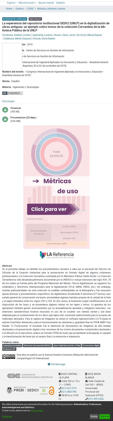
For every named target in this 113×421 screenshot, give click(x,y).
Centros (20, 8)
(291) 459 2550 (95, 398)
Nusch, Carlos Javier (64, 35)
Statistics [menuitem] (60, 3)
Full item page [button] (57, 364)
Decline (94, 416)
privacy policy (37, 410)
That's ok (104, 416)
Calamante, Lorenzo (42, 35)
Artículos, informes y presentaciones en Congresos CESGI (52, 8)
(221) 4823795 (68, 391)
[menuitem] (12, 2)
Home (9, 8)
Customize (7, 416)
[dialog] (56, 411)
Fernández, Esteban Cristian (16, 35)
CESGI (30, 8)
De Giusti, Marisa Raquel (89, 35)
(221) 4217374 (68, 388)
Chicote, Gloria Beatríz (44, 38)
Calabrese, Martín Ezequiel (17, 38)
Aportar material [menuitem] (46, 3)
